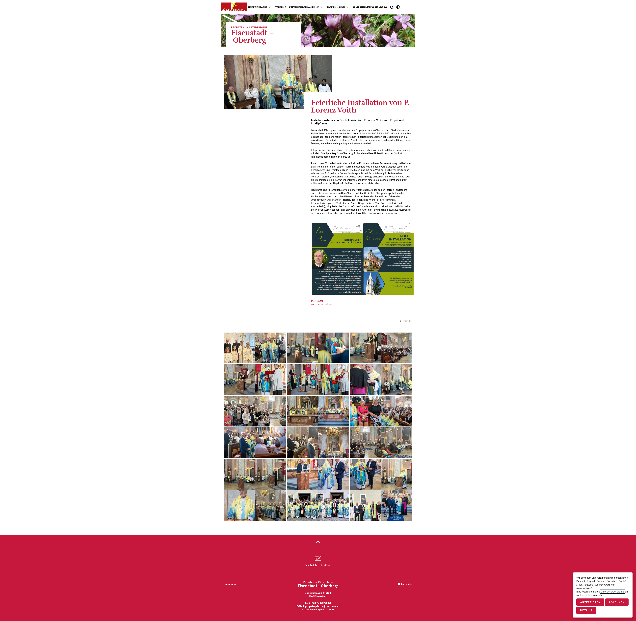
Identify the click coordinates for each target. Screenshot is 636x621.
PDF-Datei (317, 300)
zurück (407, 321)
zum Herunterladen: (322, 304)
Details (586, 610)
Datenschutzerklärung (612, 591)
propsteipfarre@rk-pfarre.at (322, 606)
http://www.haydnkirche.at (318, 609)
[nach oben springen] (318, 542)
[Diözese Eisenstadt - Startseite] (234, 7)
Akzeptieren (590, 602)
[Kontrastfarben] (398, 7)
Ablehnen (617, 602)
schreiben (318, 565)
